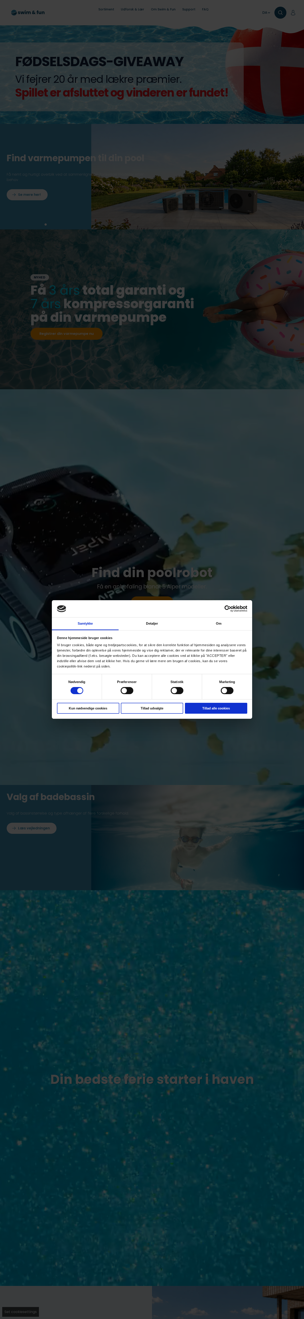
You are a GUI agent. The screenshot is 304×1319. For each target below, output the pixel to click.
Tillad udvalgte (152, 708)
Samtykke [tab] (85, 623)
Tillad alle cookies (216, 708)
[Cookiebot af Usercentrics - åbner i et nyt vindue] (227, 608)
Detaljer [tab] (152, 623)
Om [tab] (218, 623)
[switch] (127, 690)
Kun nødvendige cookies (88, 708)
